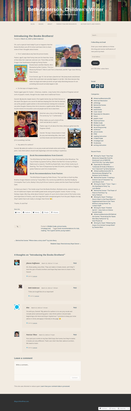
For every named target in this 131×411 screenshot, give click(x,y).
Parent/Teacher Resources (66, 24)
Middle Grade (51, 226)
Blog (33, 24)
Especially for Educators (102, 114)
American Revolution (100, 101)
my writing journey (100, 127)
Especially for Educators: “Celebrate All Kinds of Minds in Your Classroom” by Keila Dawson (103, 167)
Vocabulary (97, 143)
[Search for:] (104, 35)
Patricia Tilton (31, 335)
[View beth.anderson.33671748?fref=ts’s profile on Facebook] (93, 86)
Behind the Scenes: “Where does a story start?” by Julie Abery (36, 240)
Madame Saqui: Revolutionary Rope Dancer (65, 244)
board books (98, 110)
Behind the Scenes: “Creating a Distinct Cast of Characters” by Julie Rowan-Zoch (103, 180)
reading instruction (100, 136)
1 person (34, 276)
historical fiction (99, 121)
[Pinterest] (102, 86)
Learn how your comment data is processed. (55, 386)
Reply (75, 263)
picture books (61, 226)
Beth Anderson (39, 39)
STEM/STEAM (98, 138)
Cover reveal (98, 112)
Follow (95, 63)
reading (43, 231)
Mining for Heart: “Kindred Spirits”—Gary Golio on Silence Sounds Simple (102, 210)
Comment (75, 377)
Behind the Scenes (100, 105)
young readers (65, 231)
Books (41, 24)
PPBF (95, 134)
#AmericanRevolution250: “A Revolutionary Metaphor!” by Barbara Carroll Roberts (102, 173)
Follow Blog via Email (98, 42)
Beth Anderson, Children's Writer (65, 9)
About (50, 24)
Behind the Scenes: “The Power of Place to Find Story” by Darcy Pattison (104, 193)
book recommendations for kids (68, 228)
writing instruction (100, 145)
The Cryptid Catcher (53, 231)
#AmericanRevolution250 (102, 98)
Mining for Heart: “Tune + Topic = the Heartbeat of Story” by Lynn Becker (104, 186)
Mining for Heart (99, 125)
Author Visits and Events (90, 24)
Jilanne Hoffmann (33, 263)
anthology (97, 103)
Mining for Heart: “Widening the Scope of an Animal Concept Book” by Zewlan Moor (103, 225)
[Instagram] (97, 86)
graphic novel (98, 118)
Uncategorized (46, 228)
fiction (96, 116)
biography (97, 107)
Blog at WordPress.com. (21, 401)
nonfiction (97, 130)
